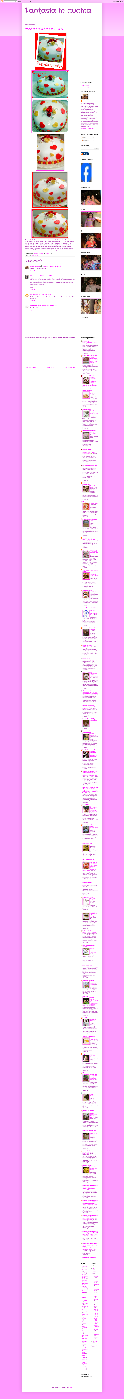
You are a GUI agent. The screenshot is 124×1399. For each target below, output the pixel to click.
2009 (95, 1345)
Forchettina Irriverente (89, 749)
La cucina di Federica (89, 376)
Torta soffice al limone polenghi (93, 915)
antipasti (84, 1266)
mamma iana (86, 1150)
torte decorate (84, 1363)
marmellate (85, 1336)
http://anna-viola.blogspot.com (87, 86)
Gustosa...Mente (87, 882)
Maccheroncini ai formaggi (94, 1038)
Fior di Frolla (86, 658)
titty (31, 294)
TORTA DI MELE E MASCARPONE (94, 612)
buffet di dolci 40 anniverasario (85, 1282)
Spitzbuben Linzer (93, 486)
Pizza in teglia (93, 503)
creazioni (84, 1297)
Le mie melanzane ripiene (93, 983)
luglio (95, 1296)
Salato (84, 1357)
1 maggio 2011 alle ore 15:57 (43, 275)
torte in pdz (34, 255)
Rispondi (32, 270)
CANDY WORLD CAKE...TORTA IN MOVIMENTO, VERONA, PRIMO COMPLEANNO (90, 1002)
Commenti (86, 140)
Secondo (85, 1359)
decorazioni (85, 1304)
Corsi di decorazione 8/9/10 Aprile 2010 (94, 1115)
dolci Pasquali (84, 1327)
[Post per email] (52, 253)
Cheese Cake (84, 1291)
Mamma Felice (87, 449)
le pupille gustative (88, 980)
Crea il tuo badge (84, 183)
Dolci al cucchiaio (85, 1310)
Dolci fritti (85, 1314)
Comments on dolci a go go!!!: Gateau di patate (90, 771)
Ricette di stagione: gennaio (90, 660)
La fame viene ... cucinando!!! (87, 483)
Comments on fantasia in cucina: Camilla (90, 1216)
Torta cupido (93, 720)
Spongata (93, 629)
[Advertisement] (50, 353)
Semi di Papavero (88, 804)
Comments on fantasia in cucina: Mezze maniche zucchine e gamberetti (90, 1202)
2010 (95, 1341)
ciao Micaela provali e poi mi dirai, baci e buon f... (89, 1235)
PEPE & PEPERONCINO (89, 430)
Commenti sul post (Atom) (39, 370)
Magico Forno (87, 1093)
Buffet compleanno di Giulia (85, 1276)
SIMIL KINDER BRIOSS (96, 1320)
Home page (50, 367)
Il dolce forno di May (89, 719)
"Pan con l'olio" (87, 965)
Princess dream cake (93, 1056)
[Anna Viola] (86, 181)
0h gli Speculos (93, 521)
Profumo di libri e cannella (90, 787)
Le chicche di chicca (88, 825)
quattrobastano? (88, 1165)
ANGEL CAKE (96, 1326)
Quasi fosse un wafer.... (93, 392)
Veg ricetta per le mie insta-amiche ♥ (94, 1021)
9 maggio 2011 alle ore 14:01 (49, 305)
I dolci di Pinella (87, 390)
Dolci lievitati (84, 1318)
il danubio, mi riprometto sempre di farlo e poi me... (90, 1189)
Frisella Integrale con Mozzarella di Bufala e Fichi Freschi (93, 360)
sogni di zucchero (88, 1054)
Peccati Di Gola (87, 843)
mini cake (84, 1338)
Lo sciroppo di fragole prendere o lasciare (93, 1077)
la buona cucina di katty (90, 550)
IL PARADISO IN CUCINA (90, 356)
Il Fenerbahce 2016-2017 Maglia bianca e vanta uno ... (90, 774)
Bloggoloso (86, 501)
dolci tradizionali (85, 1332)
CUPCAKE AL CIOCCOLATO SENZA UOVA (94, 553)
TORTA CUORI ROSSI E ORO (44, 29)
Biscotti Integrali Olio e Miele (94, 828)
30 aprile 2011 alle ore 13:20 (52, 266)
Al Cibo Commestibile (89, 1257)
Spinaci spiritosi (92, 1095)
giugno (96, 1299)
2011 (94, 1272)
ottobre (96, 1284)
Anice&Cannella (87, 590)
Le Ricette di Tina (35, 305)
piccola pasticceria (85, 1349)
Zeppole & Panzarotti (89, 1036)
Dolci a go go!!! (87, 409)
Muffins (84, 1341)
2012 (94, 1268)
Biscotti (84, 1270)
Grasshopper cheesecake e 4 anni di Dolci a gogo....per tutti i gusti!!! (94, 413)
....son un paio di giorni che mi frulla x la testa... (90, 1218)
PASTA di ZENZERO (93, 734)
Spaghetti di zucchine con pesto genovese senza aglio (90, 693)
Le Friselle (93, 591)
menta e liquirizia (87, 672)
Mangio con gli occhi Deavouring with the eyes (90, 1073)
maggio (96, 1303)
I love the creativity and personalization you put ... (90, 540)
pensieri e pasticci (88, 341)
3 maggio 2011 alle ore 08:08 (42, 294)
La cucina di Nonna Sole (90, 628)
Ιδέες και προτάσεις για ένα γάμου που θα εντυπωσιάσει (94, 950)
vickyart (32, 275)
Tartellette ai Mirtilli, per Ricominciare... (94, 675)
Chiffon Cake (86, 646)
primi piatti (83, 1353)
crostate (84, 1300)
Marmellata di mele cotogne (90, 967)
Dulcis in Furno (87, 645)
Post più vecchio (70, 367)
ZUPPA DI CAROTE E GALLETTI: (88, 1152)
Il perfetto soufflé (92, 899)
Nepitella (85, 1017)
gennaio (96, 1337)
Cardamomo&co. (87, 690)
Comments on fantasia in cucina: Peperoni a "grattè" (90, 1232)
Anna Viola (83, 162)
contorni (84, 1294)
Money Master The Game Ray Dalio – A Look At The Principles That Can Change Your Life (90, 790)
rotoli (83, 1355)
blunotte (85, 996)
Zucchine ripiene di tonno (90, 932)
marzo (96, 1329)
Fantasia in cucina (58, 11)
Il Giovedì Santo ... (88, 467)
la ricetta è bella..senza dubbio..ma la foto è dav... (89, 1248)
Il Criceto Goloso (88, 930)
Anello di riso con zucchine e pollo (93, 1135)
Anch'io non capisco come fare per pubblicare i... (90, 1205)
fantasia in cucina (35, 266)
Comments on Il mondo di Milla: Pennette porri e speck (90, 1245)
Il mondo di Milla (88, 897)
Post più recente (30, 367)
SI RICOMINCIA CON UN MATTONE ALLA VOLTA (93, 808)
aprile (95, 1306)
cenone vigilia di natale (84, 1288)
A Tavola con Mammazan (90, 519)
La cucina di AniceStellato (87, 731)
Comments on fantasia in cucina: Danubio (90, 1186)
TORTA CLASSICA (93, 433)
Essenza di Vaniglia (88, 705)
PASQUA (84, 1344)
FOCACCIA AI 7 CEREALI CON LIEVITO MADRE (94, 575)
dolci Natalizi (84, 1322)
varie (83, 1370)
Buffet (84, 1273)
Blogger (70, 1387)
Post (84, 137)
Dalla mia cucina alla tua (90, 465)
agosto (96, 1292)
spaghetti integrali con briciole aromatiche (93, 1168)
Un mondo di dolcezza (89, 912)
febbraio (96, 1334)
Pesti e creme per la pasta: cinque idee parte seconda (90, 343)
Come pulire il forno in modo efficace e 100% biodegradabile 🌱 (89, 452)
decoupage (85, 1307)
